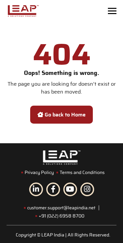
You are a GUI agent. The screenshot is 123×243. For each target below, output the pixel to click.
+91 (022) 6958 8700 (61, 216)
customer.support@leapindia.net (61, 208)
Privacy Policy (39, 172)
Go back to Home (64, 114)
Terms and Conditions (82, 172)
